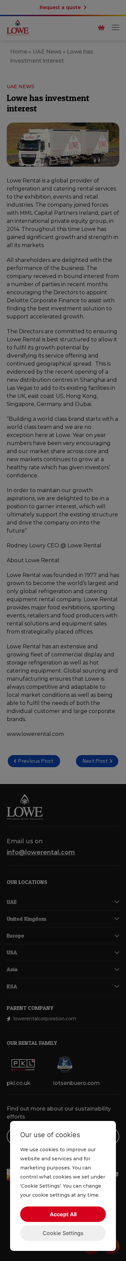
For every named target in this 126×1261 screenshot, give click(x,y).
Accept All (63, 1214)
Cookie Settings (63, 1233)
